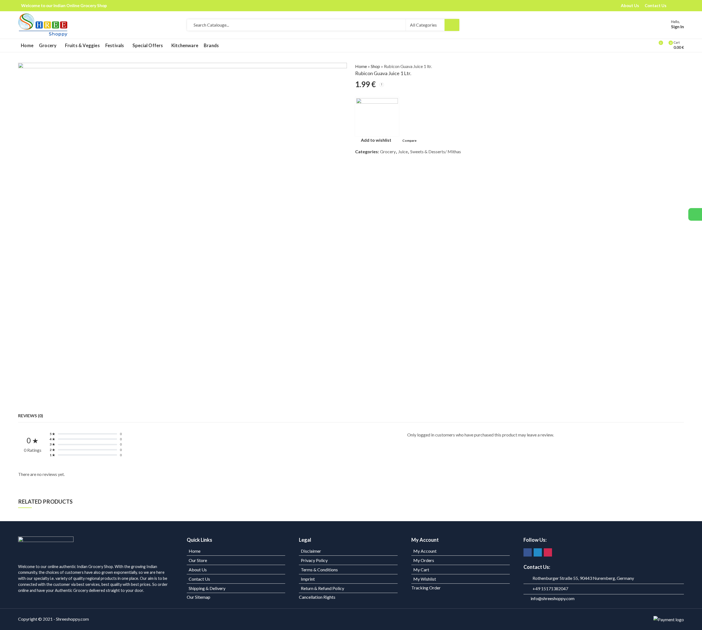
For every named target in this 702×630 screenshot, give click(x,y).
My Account (425, 551)
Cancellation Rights (317, 597)
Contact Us (199, 578)
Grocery (388, 151)
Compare (409, 140)
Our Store (198, 560)
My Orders (423, 560)
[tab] (30, 415)
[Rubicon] (377, 117)
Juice (403, 151)
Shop (375, 66)
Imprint (308, 578)
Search (452, 25)
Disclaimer (311, 551)
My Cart (421, 569)
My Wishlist (424, 578)
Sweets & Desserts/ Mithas (435, 151)
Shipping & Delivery (207, 588)
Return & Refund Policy (322, 588)
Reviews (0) (30, 415)
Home (361, 66)
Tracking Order (426, 587)
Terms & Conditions (319, 569)
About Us (198, 569)
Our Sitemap (198, 597)
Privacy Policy (314, 560)
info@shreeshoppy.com (552, 598)
